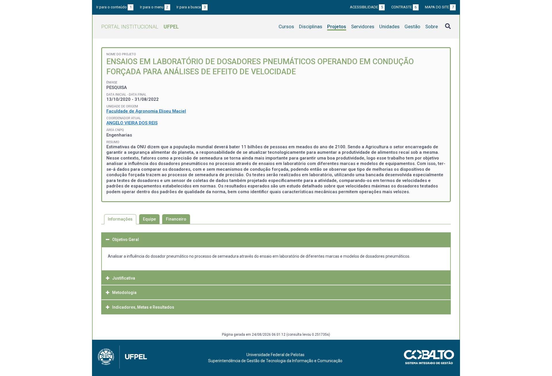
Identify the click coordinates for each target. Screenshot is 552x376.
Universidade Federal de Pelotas (275, 354)
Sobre (431, 26)
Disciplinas (310, 26)
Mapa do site (439, 7)
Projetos (336, 26)
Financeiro (176, 219)
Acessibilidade (366, 7)
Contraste (404, 7)
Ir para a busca (191, 7)
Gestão (412, 26)
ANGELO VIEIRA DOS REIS (132, 123)
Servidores (362, 26)
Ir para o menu (154, 7)
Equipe (149, 219)
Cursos (286, 26)
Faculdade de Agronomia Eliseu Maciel (146, 111)
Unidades (389, 26)
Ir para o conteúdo (114, 7)
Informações (120, 219)
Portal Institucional (140, 27)
